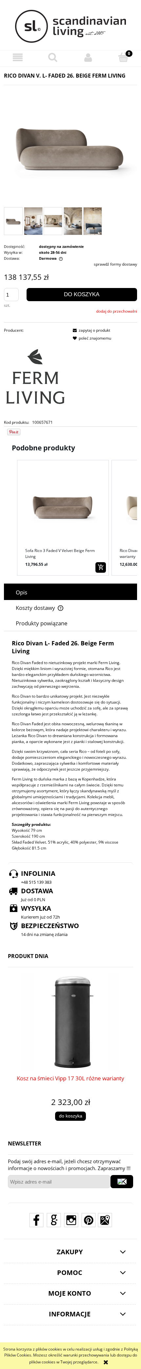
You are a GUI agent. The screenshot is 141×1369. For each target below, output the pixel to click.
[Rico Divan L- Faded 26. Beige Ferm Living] (13, 221)
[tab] (70, 592)
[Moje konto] (88, 57)
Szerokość (21, 836)
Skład (17, 842)
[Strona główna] (70, 26)
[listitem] (63, 518)
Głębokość (21, 848)
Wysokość (21, 830)
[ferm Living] (35, 376)
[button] (17, 57)
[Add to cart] (100, 567)
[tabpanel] (70, 745)
